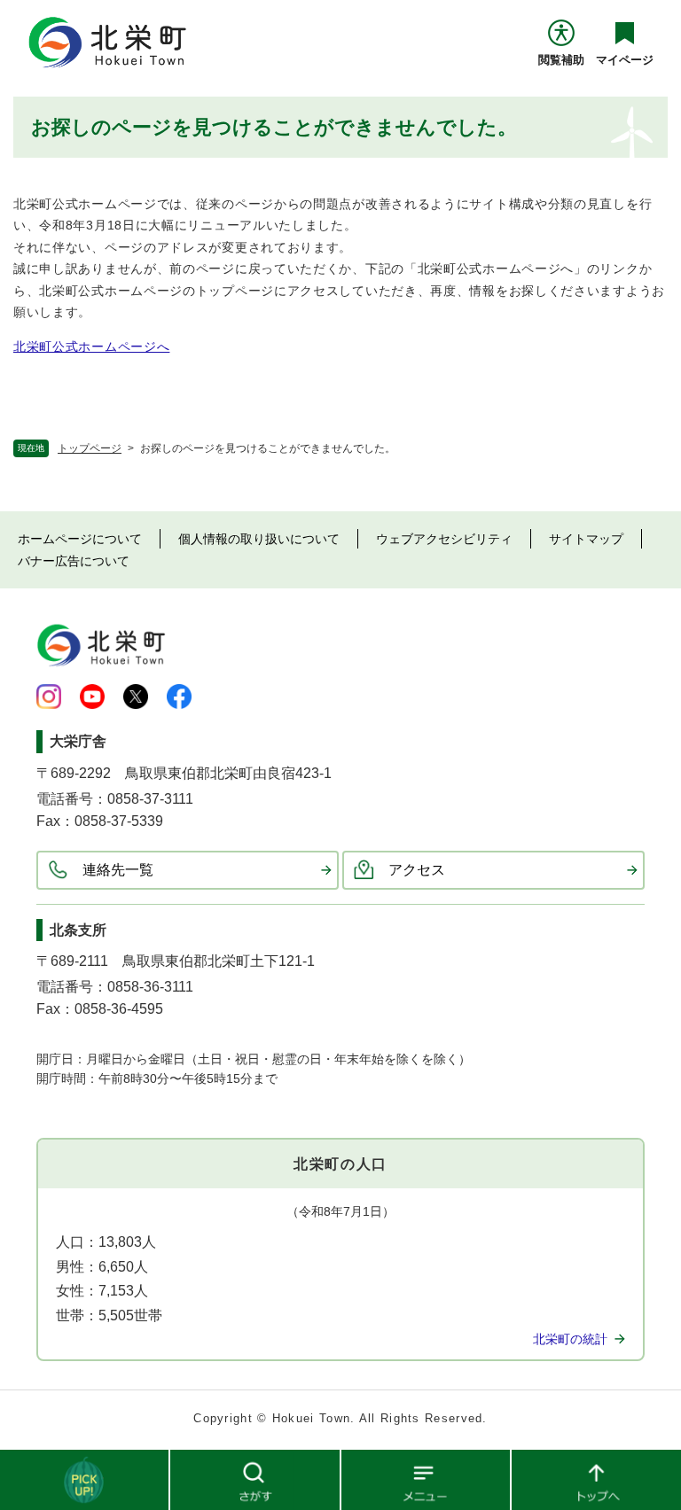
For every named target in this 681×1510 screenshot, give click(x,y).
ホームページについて (80, 539)
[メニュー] (426, 1479)
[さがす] (255, 1479)
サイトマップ (586, 539)
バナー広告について (73, 561)
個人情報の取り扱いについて (259, 539)
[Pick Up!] (85, 1479)
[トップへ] (596, 1479)
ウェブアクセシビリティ (444, 539)
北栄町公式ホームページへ (91, 346)
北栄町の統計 (570, 1339)
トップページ (89, 448)
